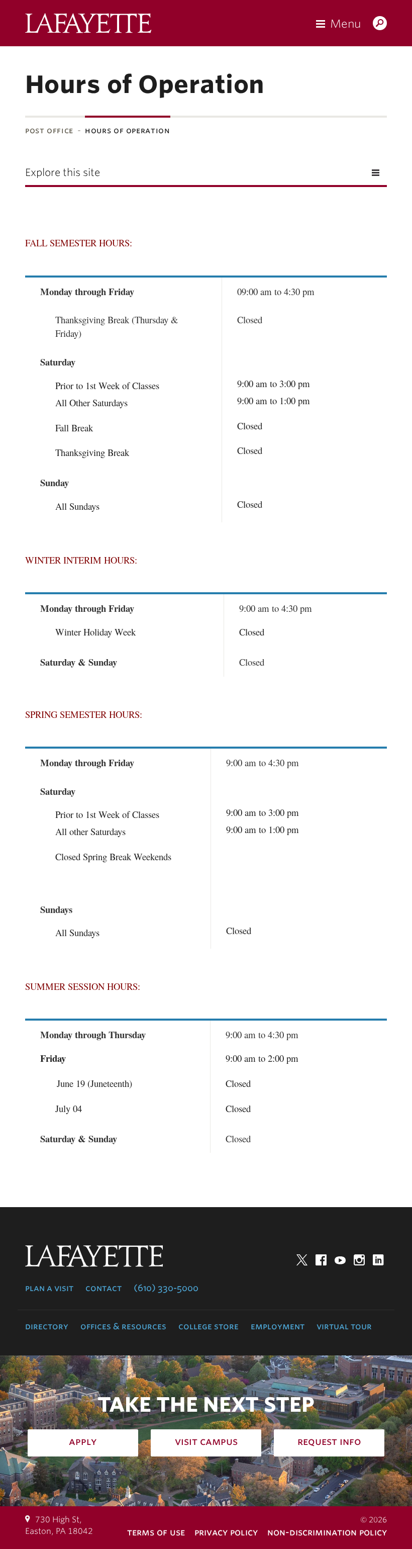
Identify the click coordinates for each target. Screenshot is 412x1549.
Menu (345, 23)
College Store (208, 1326)
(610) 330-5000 (166, 1288)
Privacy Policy (226, 1532)
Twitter (302, 1259)
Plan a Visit (49, 1288)
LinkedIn (378, 1259)
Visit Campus (206, 1441)
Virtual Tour (344, 1326)
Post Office (49, 130)
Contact (103, 1288)
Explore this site (62, 172)
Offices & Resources (123, 1326)
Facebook (321, 1259)
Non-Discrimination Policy (327, 1532)
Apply (83, 1441)
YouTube (340, 1259)
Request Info (329, 1441)
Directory (46, 1326)
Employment (277, 1326)
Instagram (359, 1259)
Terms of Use (156, 1532)
